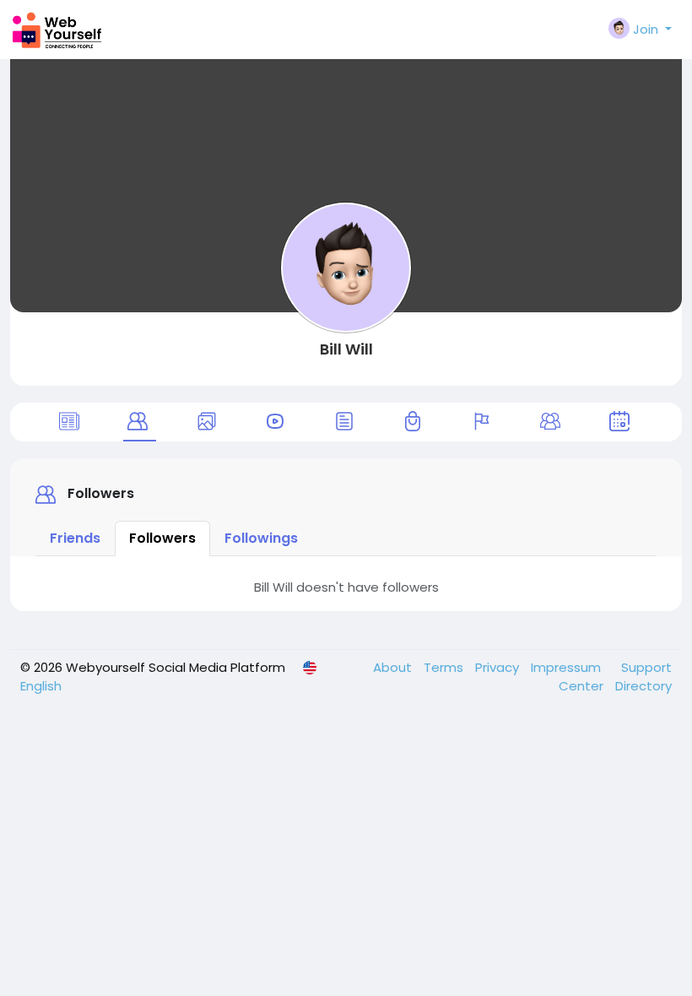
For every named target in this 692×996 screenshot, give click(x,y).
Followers (162, 538)
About (394, 667)
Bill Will (346, 349)
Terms (445, 667)
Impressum (567, 667)
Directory (643, 686)
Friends (75, 538)
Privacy (498, 667)
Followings (261, 538)
